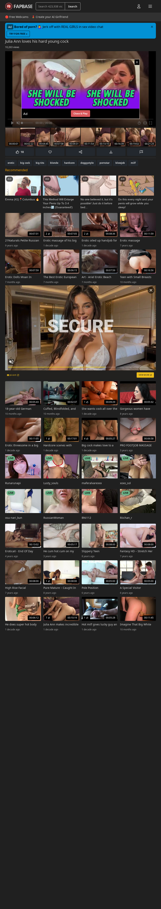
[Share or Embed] (80, 152)
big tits (40, 163)
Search (72, 6)
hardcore (69, 163)
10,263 (12, 47)
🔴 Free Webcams (16, 17)
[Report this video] (141, 152)
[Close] (152, 27)
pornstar (105, 163)
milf (133, 163)
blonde (54, 163)
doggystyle (87, 163)
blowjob (120, 163)
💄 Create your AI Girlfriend (50, 17)
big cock (25, 163)
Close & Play (80, 113)
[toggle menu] (129, 6)
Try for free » (18, 33)
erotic (11, 163)
